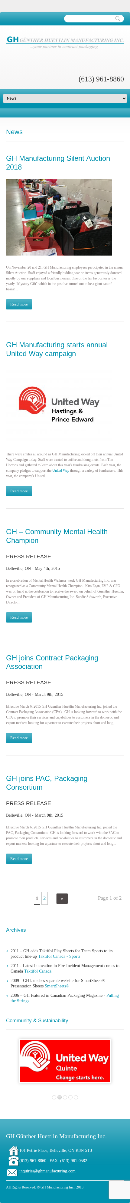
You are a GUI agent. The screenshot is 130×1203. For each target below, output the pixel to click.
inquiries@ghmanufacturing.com (47, 1171)
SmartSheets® (57, 986)
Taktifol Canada (37, 971)
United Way (60, 470)
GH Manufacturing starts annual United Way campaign (57, 349)
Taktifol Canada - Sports (59, 956)
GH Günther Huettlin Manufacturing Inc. (56, 1136)
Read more (19, 304)
